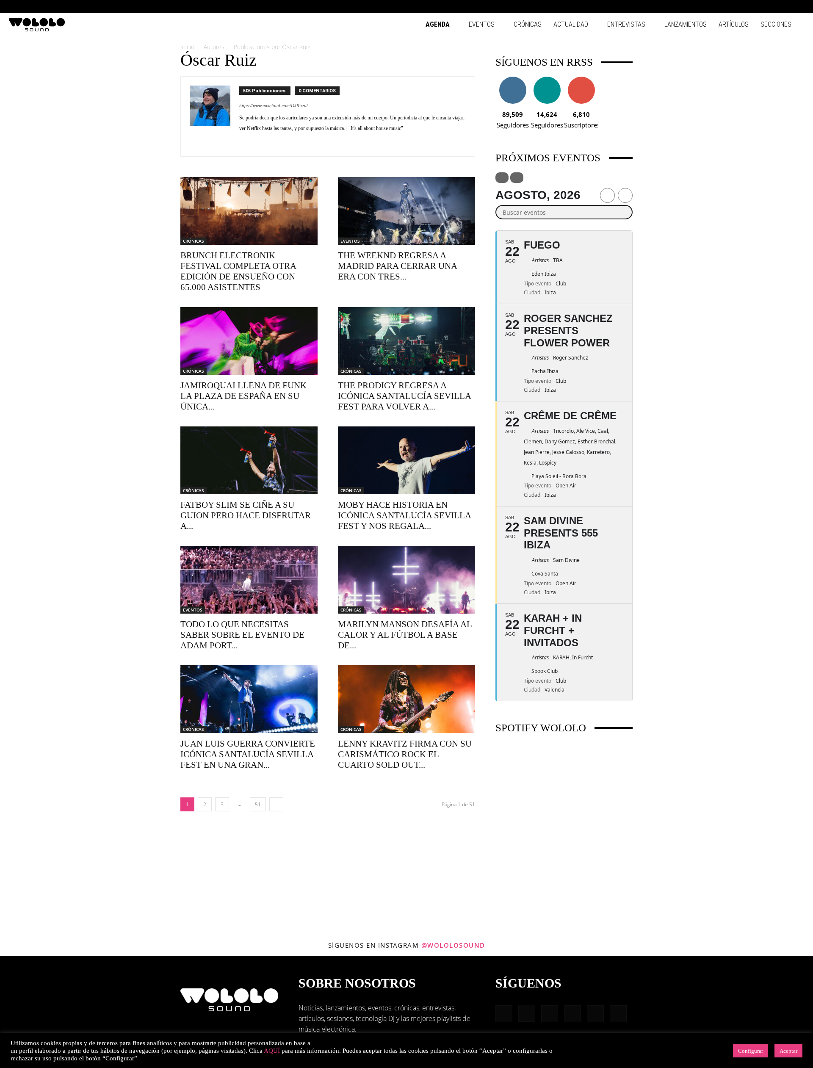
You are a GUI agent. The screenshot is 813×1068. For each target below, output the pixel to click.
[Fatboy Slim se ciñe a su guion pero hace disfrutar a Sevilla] (249, 460)
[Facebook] (728, 6)
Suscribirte (581, 80)
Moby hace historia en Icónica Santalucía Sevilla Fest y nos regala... (404, 515)
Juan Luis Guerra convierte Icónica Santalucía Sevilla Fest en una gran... (247, 754)
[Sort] (516, 177)
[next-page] (276, 804)
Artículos (734, 24)
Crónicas (528, 24)
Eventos (482, 24)
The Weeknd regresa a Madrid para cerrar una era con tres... (397, 266)
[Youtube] (798, 6)
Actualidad (570, 24)
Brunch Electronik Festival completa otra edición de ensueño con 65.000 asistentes (238, 271)
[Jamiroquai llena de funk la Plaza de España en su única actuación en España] (249, 341)
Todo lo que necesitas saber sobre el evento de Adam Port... (242, 634)
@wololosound (453, 945)
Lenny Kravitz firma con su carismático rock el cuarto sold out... (405, 754)
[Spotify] (770, 6)
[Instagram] (742, 6)
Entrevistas (626, 24)
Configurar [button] (750, 1051)
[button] (715, 6)
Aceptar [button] (788, 1051)
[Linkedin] (756, 6)
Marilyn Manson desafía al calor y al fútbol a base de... (405, 634)
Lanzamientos (685, 24)
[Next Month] (625, 195)
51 (258, 804)
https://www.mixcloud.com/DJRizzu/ (273, 105)
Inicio (187, 47)
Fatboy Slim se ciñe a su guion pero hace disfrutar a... (245, 515)
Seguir (512, 80)
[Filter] (502, 177)
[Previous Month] (607, 195)
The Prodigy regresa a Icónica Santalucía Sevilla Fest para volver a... (404, 396)
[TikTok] (784, 6)
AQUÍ (272, 1050)
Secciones (775, 24)
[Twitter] (261, 143)
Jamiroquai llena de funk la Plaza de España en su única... (243, 396)
